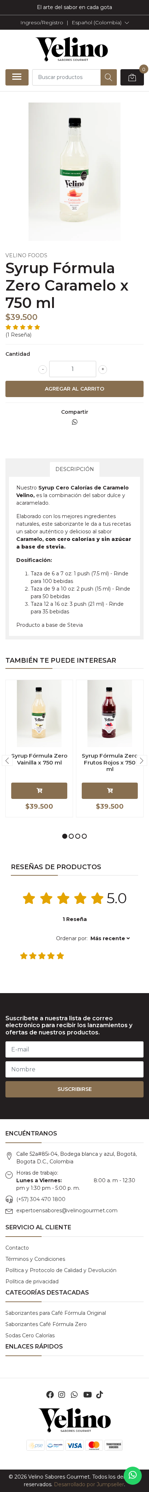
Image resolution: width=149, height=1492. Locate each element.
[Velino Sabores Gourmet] (71, 49)
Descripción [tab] (74, 469)
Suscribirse (75, 1089)
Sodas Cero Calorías (30, 1335)
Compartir (74, 412)
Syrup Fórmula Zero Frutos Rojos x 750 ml (110, 762)
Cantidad (17, 354)
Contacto (17, 1248)
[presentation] (7, 760)
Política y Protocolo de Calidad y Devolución (60, 1270)
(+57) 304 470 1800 (40, 1199)
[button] (100, 22)
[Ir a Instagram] (61, 1394)
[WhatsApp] (73, 1394)
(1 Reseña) (18, 335)
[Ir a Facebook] (50, 1394)
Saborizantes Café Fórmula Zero (46, 1324)
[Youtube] (87, 1394)
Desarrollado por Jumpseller (89, 1484)
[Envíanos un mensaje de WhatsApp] (133, 1476)
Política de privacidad (32, 1281)
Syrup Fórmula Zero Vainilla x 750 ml (39, 759)
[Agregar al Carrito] (39, 791)
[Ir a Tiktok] (99, 1394)
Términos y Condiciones (35, 1259)
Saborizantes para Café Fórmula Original (55, 1313)
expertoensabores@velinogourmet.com (67, 1210)
